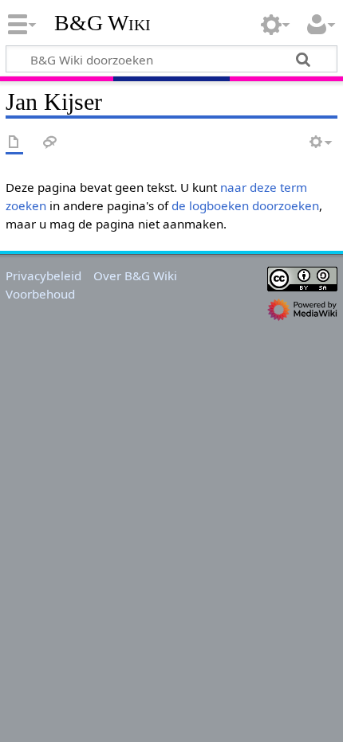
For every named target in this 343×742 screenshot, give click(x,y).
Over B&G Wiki (135, 275)
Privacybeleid (43, 275)
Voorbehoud (40, 294)
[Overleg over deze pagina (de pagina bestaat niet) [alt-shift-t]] (50, 143)
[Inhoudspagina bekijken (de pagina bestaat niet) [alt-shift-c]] (14, 143)
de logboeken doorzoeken (245, 205)
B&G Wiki (102, 23)
